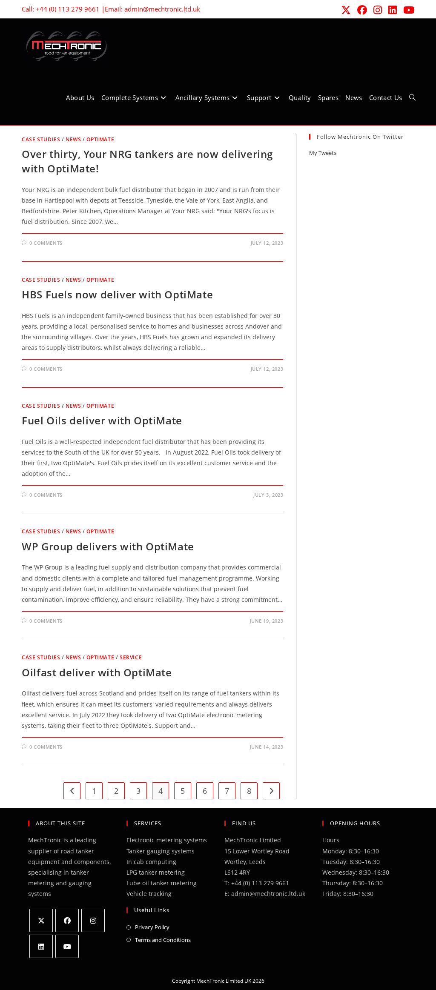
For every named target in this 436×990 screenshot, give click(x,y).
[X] (41, 920)
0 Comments (46, 243)
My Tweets (322, 153)
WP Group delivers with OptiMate (108, 546)
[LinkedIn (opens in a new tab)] (391, 10)
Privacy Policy (152, 927)
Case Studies (41, 139)
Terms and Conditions (163, 940)
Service (131, 657)
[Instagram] (93, 920)
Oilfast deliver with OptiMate (97, 672)
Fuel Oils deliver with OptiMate (102, 420)
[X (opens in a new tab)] (345, 10)
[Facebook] (67, 920)
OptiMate (100, 139)
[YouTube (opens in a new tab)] (406, 10)
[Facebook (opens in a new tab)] (361, 10)
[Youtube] (67, 946)
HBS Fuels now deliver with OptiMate (117, 294)
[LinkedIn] (41, 946)
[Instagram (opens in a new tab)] (377, 10)
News (73, 139)
